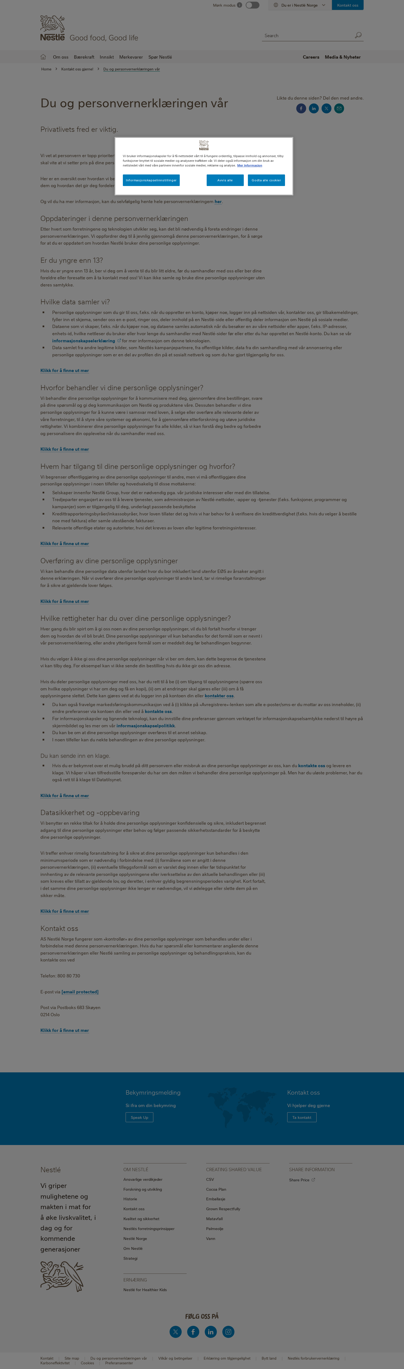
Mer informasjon (249, 165)
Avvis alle (225, 180)
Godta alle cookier (266, 180)
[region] (204, 166)
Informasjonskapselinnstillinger (151, 180)
